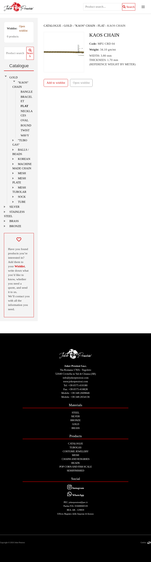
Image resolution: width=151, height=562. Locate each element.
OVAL (25, 120)
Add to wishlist (56, 82)
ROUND (26, 125)
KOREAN (24, 158)
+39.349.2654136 (80, 396)
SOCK (22, 196)
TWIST (25, 130)
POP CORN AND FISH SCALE (75, 466)
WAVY (25, 135)
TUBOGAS (75, 447)
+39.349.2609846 (80, 393)
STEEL (75, 412)
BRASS (14, 221)
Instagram (78, 488)
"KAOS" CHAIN (85, 25)
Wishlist (20, 266)
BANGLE (27, 91)
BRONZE (15, 226)
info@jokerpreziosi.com (75, 377)
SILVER (14, 206)
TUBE (22, 201)
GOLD (13, 77)
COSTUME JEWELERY (75, 451)
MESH (22, 173)
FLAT (24, 106)
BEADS (75, 462)
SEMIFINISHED (75, 470)
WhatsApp (78, 495)
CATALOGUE (52, 25)
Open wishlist (23, 28)
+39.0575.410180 (77, 385)
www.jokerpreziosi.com (75, 381)
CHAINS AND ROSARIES (75, 459)
